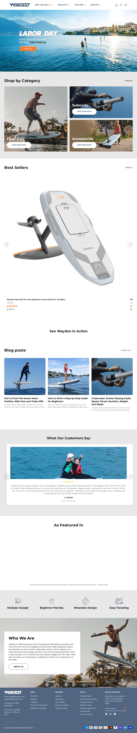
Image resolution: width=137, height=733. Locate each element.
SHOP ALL (129, 81)
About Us (58, 696)
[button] (12, 306)
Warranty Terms (86, 705)
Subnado (33, 699)
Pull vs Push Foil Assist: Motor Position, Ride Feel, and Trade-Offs (23, 400)
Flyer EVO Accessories (38, 705)
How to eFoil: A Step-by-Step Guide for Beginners (68, 400)
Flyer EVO (34, 696)
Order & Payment (86, 702)
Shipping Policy (85, 696)
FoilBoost (34, 702)
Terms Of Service (86, 714)
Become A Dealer (61, 705)
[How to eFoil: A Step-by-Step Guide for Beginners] (68, 376)
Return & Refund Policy (88, 699)
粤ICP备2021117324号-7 (25, 728)
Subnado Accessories (38, 708)
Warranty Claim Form (88, 708)
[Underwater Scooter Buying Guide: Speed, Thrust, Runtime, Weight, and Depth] (112, 376)
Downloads (59, 699)
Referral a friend (61, 708)
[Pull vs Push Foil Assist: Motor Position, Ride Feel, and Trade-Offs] (24, 376)
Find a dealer (60, 702)
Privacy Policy (85, 711)
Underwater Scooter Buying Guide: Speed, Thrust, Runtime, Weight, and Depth (111, 401)
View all (129, 168)
